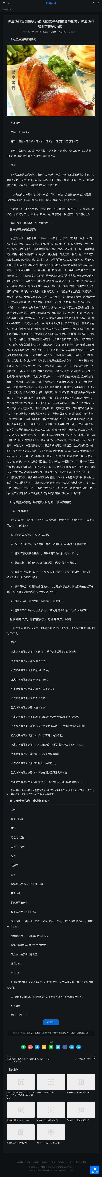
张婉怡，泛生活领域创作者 (48, 1120)
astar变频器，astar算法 (85, 1058)
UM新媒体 (35, 1162)
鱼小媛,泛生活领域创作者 (17, 1142)
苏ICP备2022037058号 (64, 1167)
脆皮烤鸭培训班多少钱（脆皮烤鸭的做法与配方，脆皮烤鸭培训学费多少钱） (62, 1033)
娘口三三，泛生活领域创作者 (49, 1142)
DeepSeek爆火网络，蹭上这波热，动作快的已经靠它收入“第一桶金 (21, 1095)
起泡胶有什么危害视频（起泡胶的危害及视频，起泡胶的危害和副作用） (28, 1059)
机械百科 (51, 3)
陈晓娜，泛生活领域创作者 (78, 1120)
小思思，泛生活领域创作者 (78, 1092)
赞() (72, 32)
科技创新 (6, 9)
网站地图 (51, 1167)
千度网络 (60, 1162)
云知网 (27, 1162)
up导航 (76, 1162)
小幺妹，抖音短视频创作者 (18, 1120)
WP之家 (69, 1162)
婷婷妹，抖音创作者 (45, 1092)
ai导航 (83, 1162)
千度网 (52, 1162)
